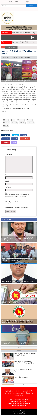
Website (8, 187)
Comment (8, 154)
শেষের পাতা (10, 47)
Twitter (16, 135)
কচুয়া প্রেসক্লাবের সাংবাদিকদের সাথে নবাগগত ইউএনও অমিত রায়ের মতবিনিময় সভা (25, 362)
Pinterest (6, 142)
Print (14, 142)
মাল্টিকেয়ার (23, 413)
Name (7, 175)
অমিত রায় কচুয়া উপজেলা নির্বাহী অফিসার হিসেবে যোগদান (18, 281)
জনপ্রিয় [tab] (19, 350)
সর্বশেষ (14, 47)
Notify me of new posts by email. (17, 207)
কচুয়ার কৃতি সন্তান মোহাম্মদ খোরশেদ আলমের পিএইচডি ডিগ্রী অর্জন (25, 354)
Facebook (6, 135)
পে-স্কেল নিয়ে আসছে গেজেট (10, 302)
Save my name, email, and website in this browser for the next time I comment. (17, 197)
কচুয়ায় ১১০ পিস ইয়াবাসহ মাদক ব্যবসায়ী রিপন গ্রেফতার (18, 343)
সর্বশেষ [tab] (19, 348)
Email (7, 181)
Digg (24, 135)
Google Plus (25, 139)
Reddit (15, 139)
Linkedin (6, 139)
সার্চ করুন (31, 6)
